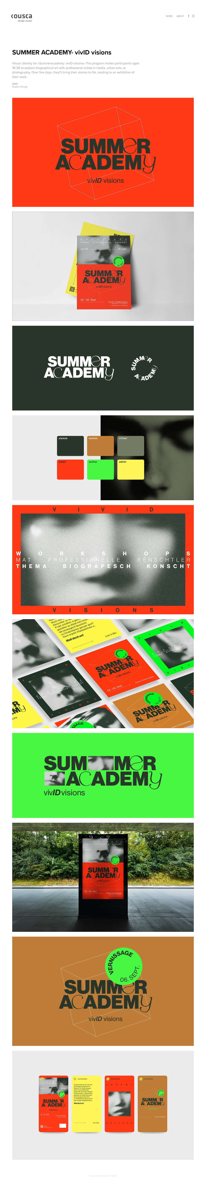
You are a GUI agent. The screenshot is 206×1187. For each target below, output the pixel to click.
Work (169, 16)
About (180, 16)
